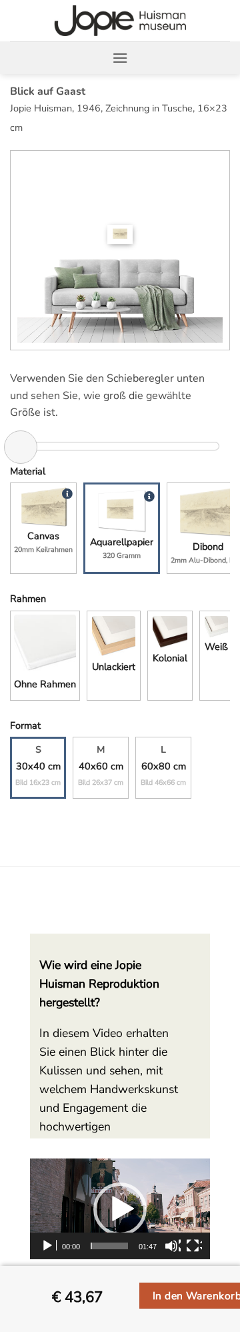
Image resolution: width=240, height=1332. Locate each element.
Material (27, 471)
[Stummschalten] (173, 1246)
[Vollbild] (194, 1246)
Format (25, 725)
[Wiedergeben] (49, 1246)
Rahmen (28, 598)
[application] (120, 1209)
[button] (120, 57)
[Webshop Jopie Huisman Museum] (120, 20)
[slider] (109, 1246)
